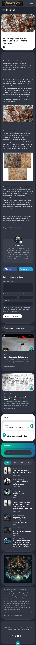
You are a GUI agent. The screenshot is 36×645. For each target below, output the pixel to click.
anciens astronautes (14, 228)
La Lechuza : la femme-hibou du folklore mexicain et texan (21, 531)
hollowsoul (10, 46)
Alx (28, 629)
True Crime (21, 468)
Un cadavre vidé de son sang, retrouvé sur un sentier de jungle (20, 482)
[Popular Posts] (14, 463)
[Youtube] (18, 636)
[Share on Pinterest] (10, 9)
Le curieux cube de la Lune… (16, 357)
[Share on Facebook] (6, 9)
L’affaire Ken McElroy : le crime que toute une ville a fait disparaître (21, 472)
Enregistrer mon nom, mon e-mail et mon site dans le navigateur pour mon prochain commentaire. (16, 309)
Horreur (14, 468)
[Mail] (23, 636)
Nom (5, 294)
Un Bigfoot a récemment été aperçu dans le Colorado (20, 493)
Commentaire (8, 281)
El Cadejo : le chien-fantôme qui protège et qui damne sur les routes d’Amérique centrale (21, 519)
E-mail (21, 294)
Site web (6, 300)
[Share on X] (3, 9)
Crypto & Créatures (18, 479)
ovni (15, 35)
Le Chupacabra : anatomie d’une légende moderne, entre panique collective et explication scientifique (21, 543)
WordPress (17, 629)
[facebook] (12, 636)
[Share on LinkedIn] (13, 9)
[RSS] (21, 636)
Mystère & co (9, 35)
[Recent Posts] (7, 463)
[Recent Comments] (21, 463)
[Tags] (28, 463)
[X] (15, 636)
